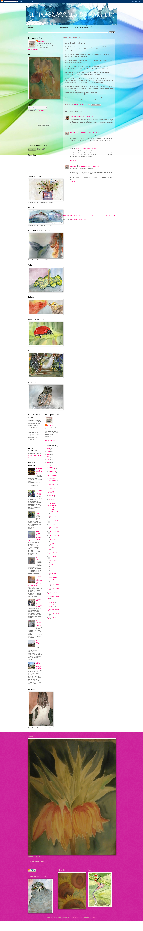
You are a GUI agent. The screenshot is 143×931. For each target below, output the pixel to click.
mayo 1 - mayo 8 (53, 560)
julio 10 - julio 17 (53, 520)
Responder (73, 127)
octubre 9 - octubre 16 (51, 491)
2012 (48, 462)
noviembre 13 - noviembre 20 (52, 479)
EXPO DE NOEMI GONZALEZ (39, 471)
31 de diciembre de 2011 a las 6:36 (89, 166)
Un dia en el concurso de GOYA (39, 493)
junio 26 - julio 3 (53, 527)
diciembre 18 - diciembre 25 (52, 468)
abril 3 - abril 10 (53, 577)
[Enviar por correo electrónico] (92, 105)
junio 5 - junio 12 (53, 539)
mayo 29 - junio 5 (53, 544)
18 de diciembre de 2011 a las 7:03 (83, 116)
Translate (41, 110)
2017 (48, 449)
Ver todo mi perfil (33, 49)
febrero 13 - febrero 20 (51, 605)
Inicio (91, 215)
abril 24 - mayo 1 (53, 564)
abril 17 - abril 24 (53, 569)
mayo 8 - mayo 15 (54, 556)
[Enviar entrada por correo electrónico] (88, 104)
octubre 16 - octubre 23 (51, 487)
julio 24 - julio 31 (53, 512)
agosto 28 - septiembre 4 (52, 508)
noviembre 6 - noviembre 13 (52, 483)
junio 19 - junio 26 (54, 531)
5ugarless (76, 917)
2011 (48, 465)
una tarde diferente (53, 475)
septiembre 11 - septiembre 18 (52, 500)
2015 (48, 454)
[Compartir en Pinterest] (100, 105)
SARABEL (73, 132)
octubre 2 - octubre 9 (51, 496)
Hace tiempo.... (39, 512)
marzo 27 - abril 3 (54, 580)
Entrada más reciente (71, 215)
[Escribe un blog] (94, 105)
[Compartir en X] (96, 105)
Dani (71, 116)
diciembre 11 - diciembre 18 (52, 472)
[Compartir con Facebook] (98, 105)
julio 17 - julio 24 (53, 516)
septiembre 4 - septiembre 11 (52, 504)
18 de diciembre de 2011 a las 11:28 (89, 132)
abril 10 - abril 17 (53, 573)
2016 (48, 451)
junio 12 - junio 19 (54, 535)
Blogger (94, 917)
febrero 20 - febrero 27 (51, 601)
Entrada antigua (108, 215)
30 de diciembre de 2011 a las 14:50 (86, 148)
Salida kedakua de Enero (38, 642)
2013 (48, 459)
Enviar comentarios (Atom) (78, 219)
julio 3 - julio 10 (53, 524)
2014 (48, 457)
